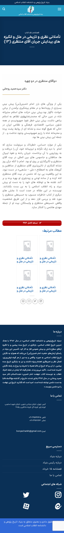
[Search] (3, 9)
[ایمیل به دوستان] (29, 301)
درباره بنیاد (56, 456)
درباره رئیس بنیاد (52, 463)
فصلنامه (36, 32)
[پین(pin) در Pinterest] (23, 301)
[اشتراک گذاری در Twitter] (35, 301)
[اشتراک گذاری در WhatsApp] (41, 301)
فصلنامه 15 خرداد (52, 469)
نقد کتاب (28, 32)
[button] (59, 9)
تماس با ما (56, 475)
